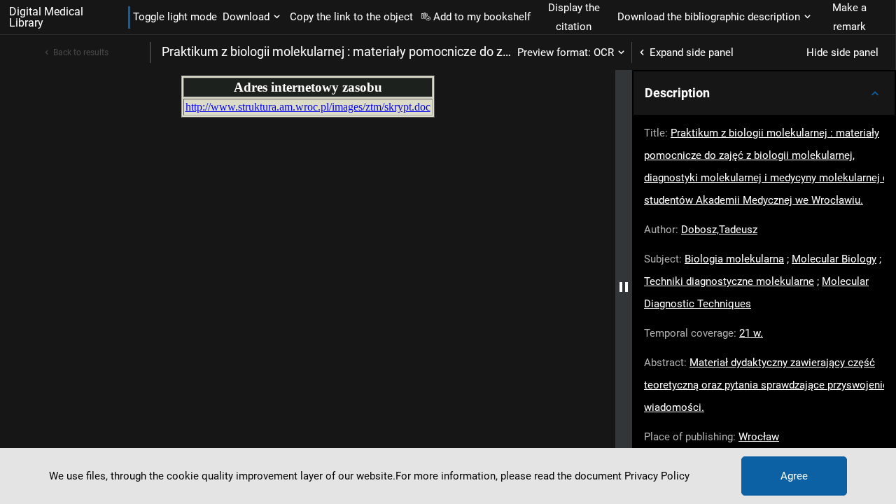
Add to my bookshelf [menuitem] (482, 16)
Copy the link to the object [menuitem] (351, 16)
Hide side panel (842, 52)
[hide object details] (623, 287)
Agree (794, 476)
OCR (604, 52)
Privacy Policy (657, 476)
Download (246, 16)
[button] (764, 93)
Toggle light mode (175, 16)
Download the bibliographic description (708, 16)
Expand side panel (692, 52)
